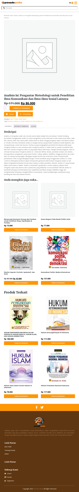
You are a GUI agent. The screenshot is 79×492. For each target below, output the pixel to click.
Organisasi (10, 481)
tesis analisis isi (38, 121)
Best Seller (8, 447)
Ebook (11, 114)
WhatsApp (26, 114)
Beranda (6, 15)
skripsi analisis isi (26, 121)
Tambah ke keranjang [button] (21, 230)
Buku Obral (22, 119)
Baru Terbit (13, 15)
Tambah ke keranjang (21, 108)
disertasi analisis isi (13, 121)
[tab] (8, 126)
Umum (9, 473)
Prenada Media (38, 489)
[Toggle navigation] (75, 3)
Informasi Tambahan (21, 126)
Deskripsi (8, 126)
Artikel (7, 454)
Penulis (9, 477)
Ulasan (33, 126)
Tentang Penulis (10, 450)
